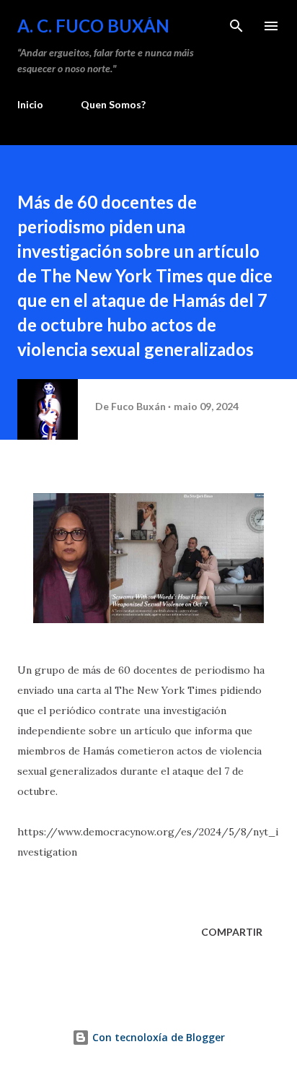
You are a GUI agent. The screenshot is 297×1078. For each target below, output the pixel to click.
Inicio (30, 104)
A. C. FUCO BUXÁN (93, 25)
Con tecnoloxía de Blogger (157, 1037)
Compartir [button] (231, 932)
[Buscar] (236, 26)
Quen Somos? (113, 104)
